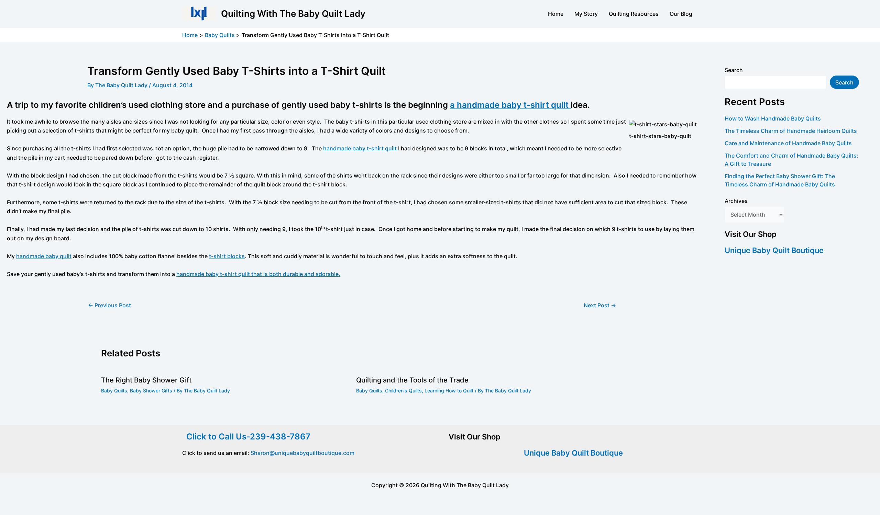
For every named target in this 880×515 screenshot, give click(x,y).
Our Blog (681, 13)
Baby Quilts (114, 390)
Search (734, 70)
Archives (736, 200)
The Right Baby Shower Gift (146, 380)
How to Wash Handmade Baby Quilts (773, 118)
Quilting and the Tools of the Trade (412, 380)
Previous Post (109, 305)
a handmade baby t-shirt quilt (510, 105)
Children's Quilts (403, 390)
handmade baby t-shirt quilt (360, 148)
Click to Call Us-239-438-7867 (246, 437)
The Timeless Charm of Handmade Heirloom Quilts (791, 130)
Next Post (600, 305)
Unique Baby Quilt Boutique (774, 250)
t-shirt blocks (227, 256)
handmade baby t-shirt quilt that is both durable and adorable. (258, 274)
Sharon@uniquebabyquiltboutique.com (302, 452)
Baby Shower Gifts (151, 390)
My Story (586, 13)
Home (555, 13)
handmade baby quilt (44, 256)
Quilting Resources (634, 13)
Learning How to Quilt (449, 390)
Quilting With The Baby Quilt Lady (293, 13)
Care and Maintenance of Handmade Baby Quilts (788, 143)
